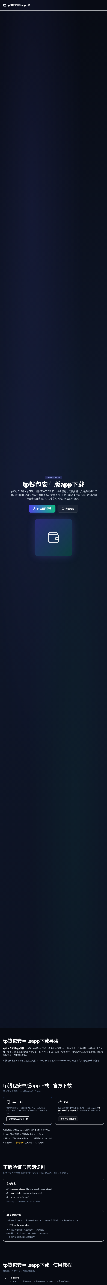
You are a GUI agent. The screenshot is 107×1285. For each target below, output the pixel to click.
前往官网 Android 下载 (18, 1119)
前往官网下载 (44, 508)
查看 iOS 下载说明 (68, 1119)
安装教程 (70, 508)
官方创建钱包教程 (26, 1270)
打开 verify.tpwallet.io (19, 1225)
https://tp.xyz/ (23, 1197)
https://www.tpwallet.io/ (32, 1193)
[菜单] (101, 5)
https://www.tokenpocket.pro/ (39, 1189)
